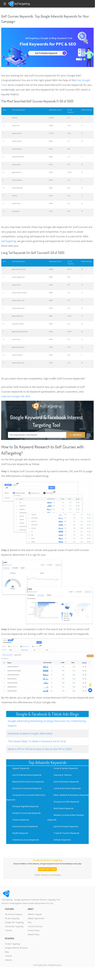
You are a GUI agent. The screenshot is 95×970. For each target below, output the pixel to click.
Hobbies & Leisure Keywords (25, 839)
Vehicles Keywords (62, 839)
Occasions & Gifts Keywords (66, 801)
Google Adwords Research (16, 948)
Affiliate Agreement (36, 918)
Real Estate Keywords (63, 808)
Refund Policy (33, 934)
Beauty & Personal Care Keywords (28, 781)
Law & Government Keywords (67, 788)
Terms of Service (35, 926)
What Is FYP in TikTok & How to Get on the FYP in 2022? (40, 749)
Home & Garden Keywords (66, 768)
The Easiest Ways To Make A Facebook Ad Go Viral (37, 741)
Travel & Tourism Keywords (66, 833)
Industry (8, 960)
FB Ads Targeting (12, 944)
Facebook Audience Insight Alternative (30, 733)
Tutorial (8, 930)
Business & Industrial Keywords (27, 788)
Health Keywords (20, 833)
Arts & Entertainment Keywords (27, 775)
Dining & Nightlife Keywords (25, 806)
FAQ (29, 922)
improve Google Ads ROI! (15, 396)
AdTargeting (8, 241)
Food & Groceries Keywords (25, 826)
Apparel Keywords (20, 768)
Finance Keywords (20, 819)
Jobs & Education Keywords (66, 781)
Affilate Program (35, 914)
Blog (7, 952)
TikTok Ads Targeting (14, 926)
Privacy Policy (33, 930)
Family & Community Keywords (26, 813)
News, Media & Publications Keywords (71, 795)
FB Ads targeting (12, 918)
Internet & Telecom (63, 775)
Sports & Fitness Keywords (66, 826)
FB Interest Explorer (13, 914)
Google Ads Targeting (14, 922)
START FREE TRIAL (47, 869)
